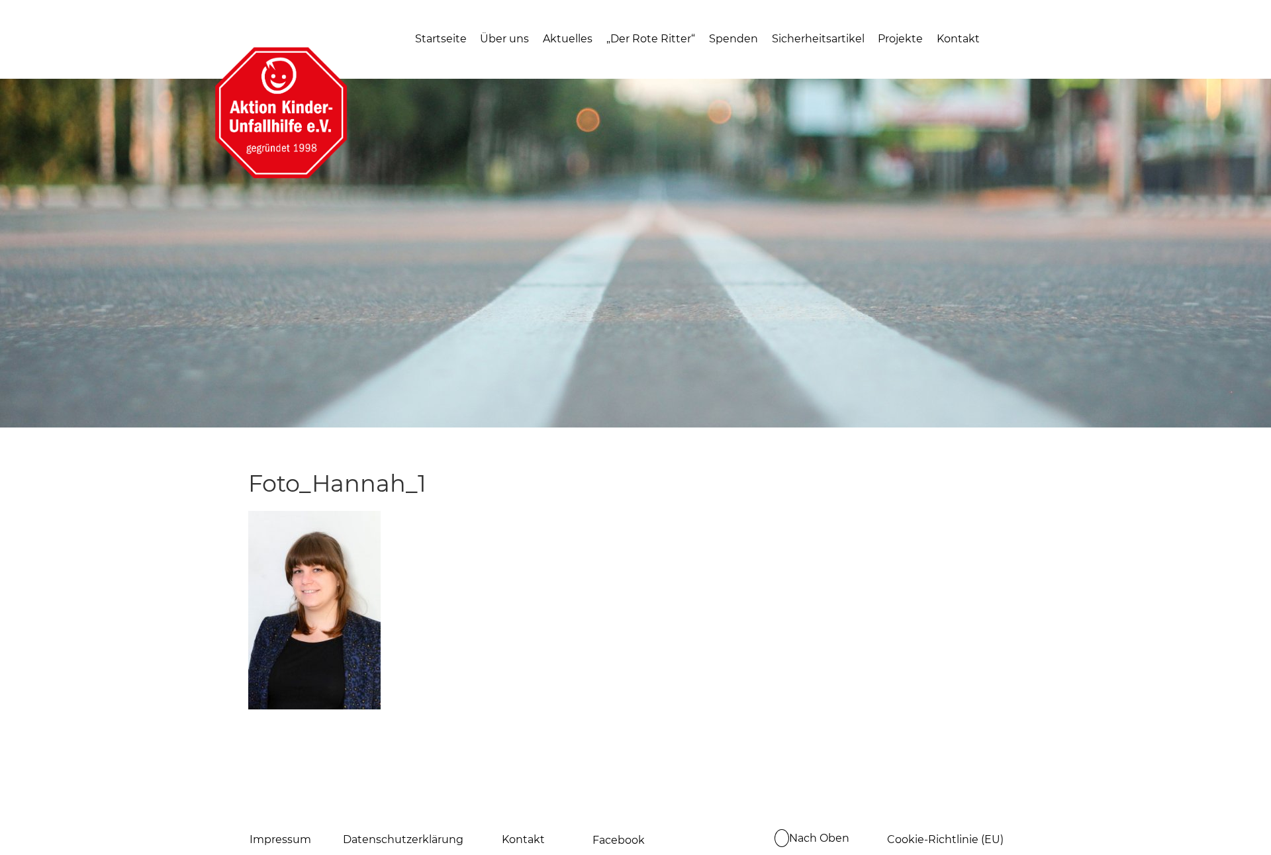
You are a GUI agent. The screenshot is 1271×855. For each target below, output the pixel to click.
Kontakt (958, 38)
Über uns (504, 38)
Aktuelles (567, 38)
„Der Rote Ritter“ (650, 38)
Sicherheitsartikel (818, 38)
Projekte (900, 38)
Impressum (280, 839)
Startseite (441, 38)
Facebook (618, 840)
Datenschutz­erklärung (403, 839)
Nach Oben (819, 838)
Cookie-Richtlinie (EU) (945, 839)
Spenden (733, 38)
